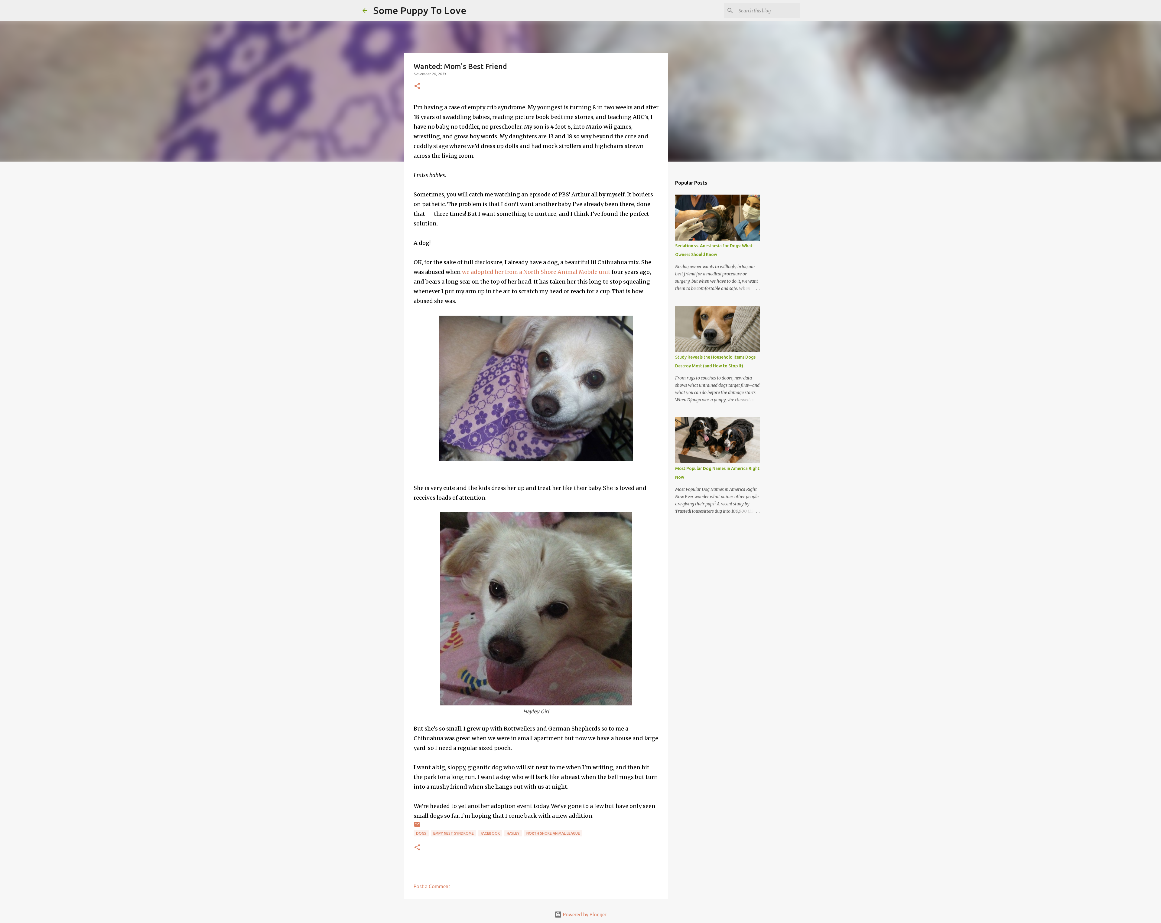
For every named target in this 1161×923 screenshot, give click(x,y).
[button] (417, 86)
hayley (513, 833)
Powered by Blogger (584, 914)
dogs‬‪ (421, 833)
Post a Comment (432, 886)
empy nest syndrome (453, 833)
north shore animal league (553, 833)
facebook (490, 833)
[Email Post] (417, 827)
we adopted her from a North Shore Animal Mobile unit (536, 271)
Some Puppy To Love (420, 10)
